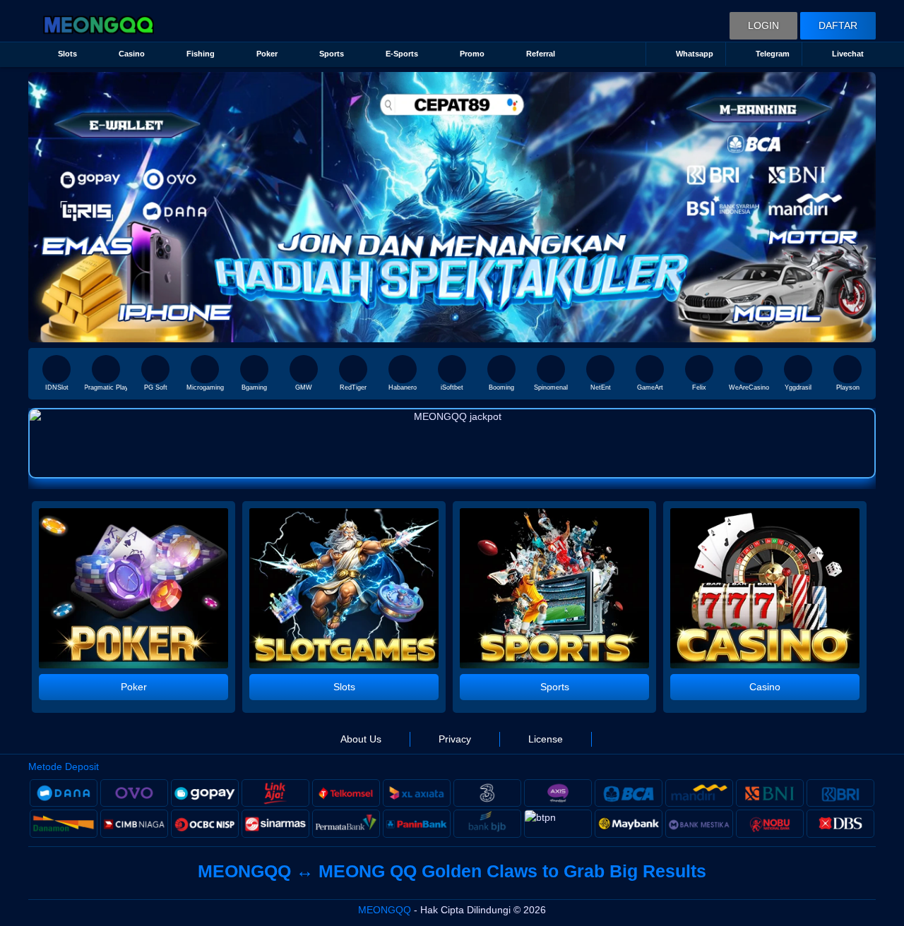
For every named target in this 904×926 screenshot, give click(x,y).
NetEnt (600, 387)
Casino (132, 53)
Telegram (773, 53)
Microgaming (205, 387)
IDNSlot (57, 387)
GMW (303, 387)
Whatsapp (694, 53)
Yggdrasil (798, 387)
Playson (848, 387)
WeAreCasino (749, 387)
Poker (267, 53)
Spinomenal (551, 387)
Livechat (848, 53)
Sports (331, 53)
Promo (472, 53)
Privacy (455, 739)
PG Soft (155, 387)
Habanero (402, 387)
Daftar (838, 25)
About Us (360, 739)
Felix (699, 387)
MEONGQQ (384, 909)
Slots (67, 53)
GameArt (650, 387)
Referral (540, 53)
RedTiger (353, 387)
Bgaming (254, 387)
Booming (501, 387)
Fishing (200, 53)
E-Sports (402, 53)
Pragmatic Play (106, 387)
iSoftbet (452, 387)
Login (763, 25)
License (545, 739)
